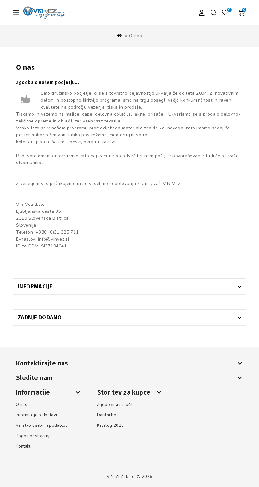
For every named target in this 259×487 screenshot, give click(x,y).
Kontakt (23, 446)
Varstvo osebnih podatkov (42, 425)
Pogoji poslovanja (34, 436)
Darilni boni (108, 415)
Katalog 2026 (110, 425)
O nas (135, 36)
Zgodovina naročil (115, 404)
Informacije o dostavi (36, 415)
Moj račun (201, 12)
